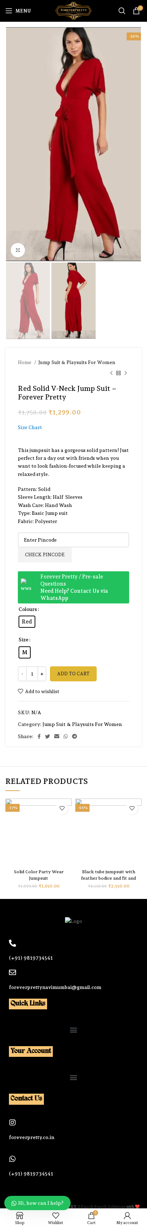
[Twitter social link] (47, 736)
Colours (28, 609)
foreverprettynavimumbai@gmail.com (55, 987)
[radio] (27, 621)
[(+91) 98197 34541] (12, 1159)
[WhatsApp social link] (65, 736)
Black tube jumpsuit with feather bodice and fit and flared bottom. (108, 878)
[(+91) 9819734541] (12, 943)
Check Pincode (45, 554)
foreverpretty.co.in (31, 1137)
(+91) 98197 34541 (31, 1174)
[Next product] (125, 373)
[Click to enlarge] (18, 250)
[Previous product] (111, 373)
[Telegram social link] (74, 736)
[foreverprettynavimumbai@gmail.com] (12, 972)
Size (24, 639)
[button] (74, 1029)
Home (25, 362)
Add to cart (73, 673)
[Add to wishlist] (62, 808)
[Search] (122, 11)
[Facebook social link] (39, 736)
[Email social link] (56, 736)
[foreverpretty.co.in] (12, 1122)
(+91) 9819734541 (31, 958)
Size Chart (30, 427)
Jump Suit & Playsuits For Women (76, 362)
